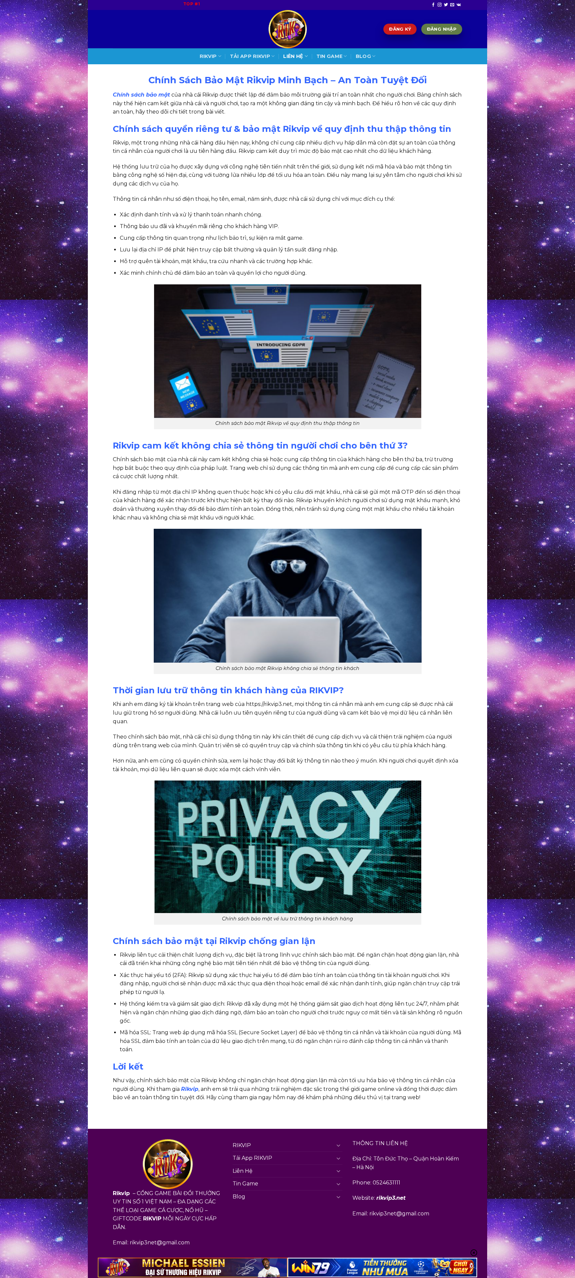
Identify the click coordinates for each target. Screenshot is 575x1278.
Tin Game (329, 56)
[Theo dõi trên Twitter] (446, 5)
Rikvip (189, 1089)
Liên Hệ (293, 56)
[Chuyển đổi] (338, 1145)
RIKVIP (208, 56)
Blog (363, 56)
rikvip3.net (391, 1198)
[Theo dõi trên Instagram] (440, 5)
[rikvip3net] (287, 29)
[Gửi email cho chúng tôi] (452, 5)
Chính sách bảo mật (141, 95)
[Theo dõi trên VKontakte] (459, 5)
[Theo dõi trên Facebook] (433, 5)
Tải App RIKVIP (250, 56)
